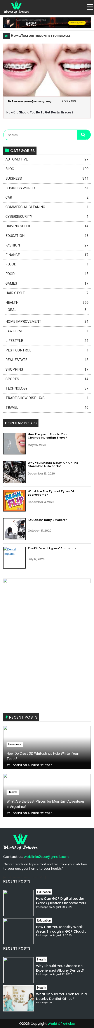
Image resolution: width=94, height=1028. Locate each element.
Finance (47, 255)
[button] (90, 7)
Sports (47, 379)
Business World (47, 188)
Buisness (47, 178)
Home (15, 35)
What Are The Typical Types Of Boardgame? (51, 493)
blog (47, 169)
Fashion (47, 245)
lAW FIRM (47, 331)
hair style (47, 293)
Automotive (47, 159)
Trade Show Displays (47, 398)
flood (47, 264)
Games (47, 283)
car (47, 197)
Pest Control (47, 350)
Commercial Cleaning (47, 207)
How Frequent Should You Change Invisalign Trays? (47, 436)
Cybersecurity (47, 216)
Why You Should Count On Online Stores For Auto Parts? (53, 464)
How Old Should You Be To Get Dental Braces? (39, 112)
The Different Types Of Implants (52, 548)
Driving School (47, 226)
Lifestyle (47, 341)
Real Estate (47, 360)
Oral (47, 310)
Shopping (47, 369)
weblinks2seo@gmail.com (46, 856)
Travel (47, 407)
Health (47, 302)
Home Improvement (47, 321)
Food (47, 274)
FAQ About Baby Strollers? (47, 520)
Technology (47, 388)
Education (47, 236)
